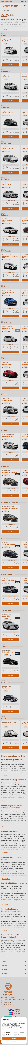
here (17, 1028)
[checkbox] (3, 1032)
